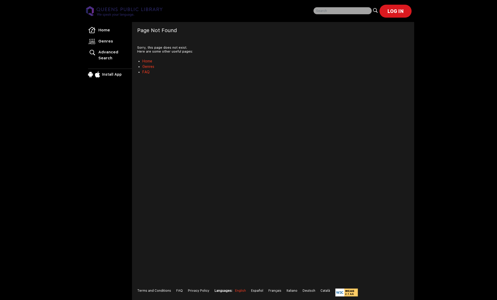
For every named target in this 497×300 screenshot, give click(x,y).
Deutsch (309, 290)
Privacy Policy (198, 290)
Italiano (292, 290)
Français (274, 290)
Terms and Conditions (154, 290)
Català (325, 290)
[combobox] (342, 10)
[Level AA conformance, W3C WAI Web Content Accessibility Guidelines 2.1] (346, 292)
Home (104, 30)
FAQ (146, 72)
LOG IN (395, 11)
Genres (105, 41)
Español (257, 290)
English (240, 290)
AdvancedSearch (108, 55)
